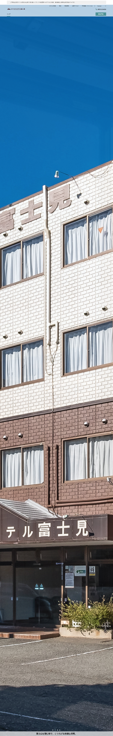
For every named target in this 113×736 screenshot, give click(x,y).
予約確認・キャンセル (87, 6)
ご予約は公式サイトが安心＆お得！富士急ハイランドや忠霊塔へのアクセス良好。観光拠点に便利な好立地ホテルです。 (43, 2)
